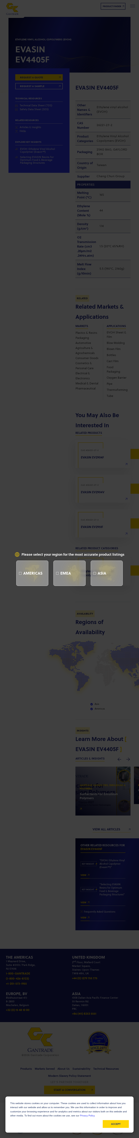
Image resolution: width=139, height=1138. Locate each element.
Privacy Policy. (87, 1115)
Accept (116, 1124)
